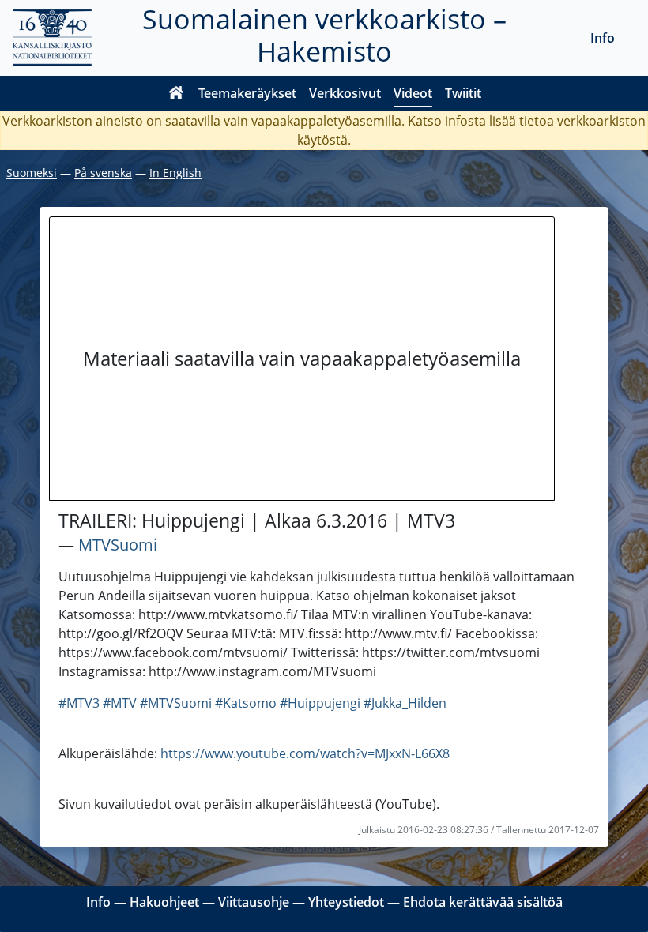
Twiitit (463, 93)
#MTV (120, 703)
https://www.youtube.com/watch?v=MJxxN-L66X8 (305, 753)
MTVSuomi (117, 544)
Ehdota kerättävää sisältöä (483, 902)
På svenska (103, 172)
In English (175, 172)
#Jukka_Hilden (405, 703)
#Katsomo (246, 703)
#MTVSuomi (176, 703)
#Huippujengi (320, 703)
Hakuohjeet (164, 902)
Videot (413, 93)
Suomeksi (31, 172)
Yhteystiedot (346, 902)
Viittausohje (253, 902)
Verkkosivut (345, 93)
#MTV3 (79, 703)
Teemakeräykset (247, 93)
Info (602, 38)
